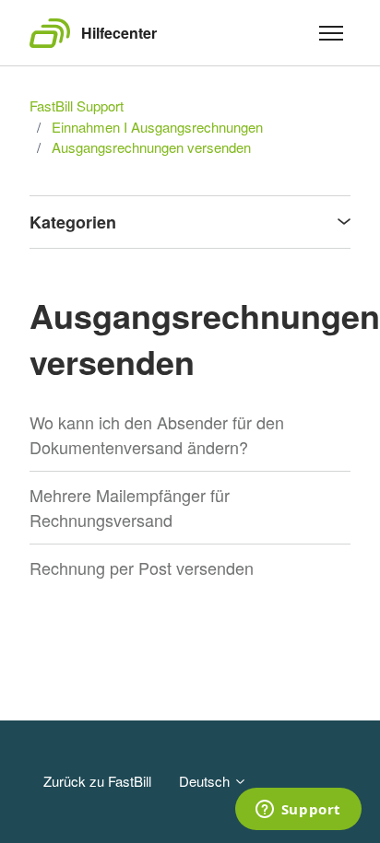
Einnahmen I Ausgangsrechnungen (157, 126)
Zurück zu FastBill (97, 780)
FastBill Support (77, 105)
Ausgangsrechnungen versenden (151, 147)
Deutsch (206, 780)
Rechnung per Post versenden (142, 568)
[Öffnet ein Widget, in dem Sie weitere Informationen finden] (298, 811)
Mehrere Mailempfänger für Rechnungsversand (130, 507)
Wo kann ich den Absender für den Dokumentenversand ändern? (157, 434)
